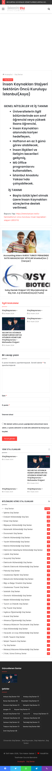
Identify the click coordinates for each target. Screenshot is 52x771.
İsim (4, 396)
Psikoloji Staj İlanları (12, 571)
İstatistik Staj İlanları (12, 591)
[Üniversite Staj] (16, 8)
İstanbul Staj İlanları (31, 726)
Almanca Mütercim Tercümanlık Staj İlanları (21, 624)
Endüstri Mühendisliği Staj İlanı (16, 517)
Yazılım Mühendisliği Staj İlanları (17, 542)
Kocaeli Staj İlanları (11, 714)
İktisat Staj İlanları (11, 521)
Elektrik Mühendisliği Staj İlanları (17, 537)
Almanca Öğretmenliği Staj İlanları (17, 620)
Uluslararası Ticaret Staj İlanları (16, 587)
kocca (26, 714)
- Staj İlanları (18, 74)
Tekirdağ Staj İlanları (31, 722)
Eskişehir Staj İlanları (31, 705)
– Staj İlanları (9, 509)
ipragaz (7, 709)
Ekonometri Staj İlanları (13, 533)
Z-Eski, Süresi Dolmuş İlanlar (15, 653)
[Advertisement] (26, 43)
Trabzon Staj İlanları (11, 726)
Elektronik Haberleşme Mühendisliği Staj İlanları (23, 550)
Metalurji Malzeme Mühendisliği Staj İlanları (21, 649)
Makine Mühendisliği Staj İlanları (17, 546)
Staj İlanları (30, 761)
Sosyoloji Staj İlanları (12, 558)
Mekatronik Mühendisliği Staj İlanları (18, 579)
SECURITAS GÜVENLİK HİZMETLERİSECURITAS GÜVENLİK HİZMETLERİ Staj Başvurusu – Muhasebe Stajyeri (12, 337)
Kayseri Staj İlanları (22, 709)
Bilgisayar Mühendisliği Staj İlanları (18, 525)
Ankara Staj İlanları (11, 697)
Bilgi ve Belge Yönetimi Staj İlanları (18, 583)
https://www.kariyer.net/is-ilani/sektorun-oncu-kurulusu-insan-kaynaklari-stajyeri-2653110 (25, 216)
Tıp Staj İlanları (10, 645)
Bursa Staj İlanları (10, 701)
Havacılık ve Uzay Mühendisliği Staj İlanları (21, 633)
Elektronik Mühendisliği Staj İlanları (18, 562)
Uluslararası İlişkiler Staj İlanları (16, 575)
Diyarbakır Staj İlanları (30, 701)
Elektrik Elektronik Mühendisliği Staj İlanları (21, 566)
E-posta (6, 405)
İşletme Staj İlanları (11, 513)
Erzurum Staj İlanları (11, 705)
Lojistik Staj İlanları (11, 554)
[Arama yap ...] (49, 10)
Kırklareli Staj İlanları (11, 718)
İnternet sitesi (7, 415)
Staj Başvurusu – (9, 310)
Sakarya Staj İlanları (31, 718)
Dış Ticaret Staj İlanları (13, 608)
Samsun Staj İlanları (11, 722)
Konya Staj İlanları (40, 714)
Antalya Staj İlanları (31, 697)
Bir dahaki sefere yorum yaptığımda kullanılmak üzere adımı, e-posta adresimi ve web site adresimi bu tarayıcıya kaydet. (25, 427)
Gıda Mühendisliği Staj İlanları (16, 629)
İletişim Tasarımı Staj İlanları (15, 641)
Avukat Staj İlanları (11, 616)
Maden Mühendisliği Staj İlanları (17, 600)
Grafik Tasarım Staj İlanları (14, 637)
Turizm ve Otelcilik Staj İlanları (16, 604)
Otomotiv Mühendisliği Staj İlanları (18, 595)
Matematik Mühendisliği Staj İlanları (18, 529)
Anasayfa (8, 74)
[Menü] (3, 10)
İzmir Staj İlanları (10, 731)
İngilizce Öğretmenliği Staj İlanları (17, 612)
